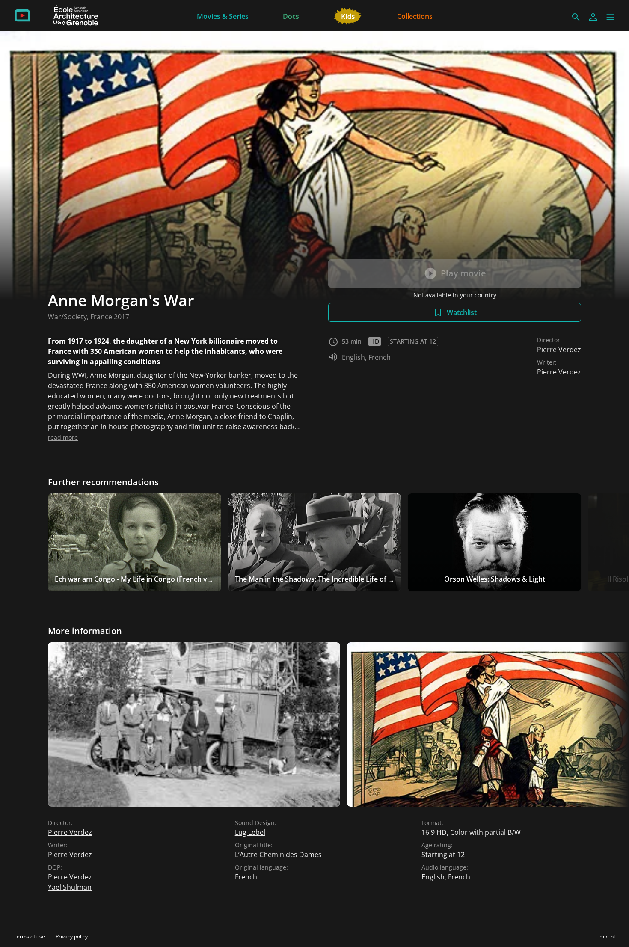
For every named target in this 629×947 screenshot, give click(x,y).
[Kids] (348, 15)
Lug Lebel (250, 832)
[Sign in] (593, 17)
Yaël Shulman (70, 887)
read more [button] (63, 437)
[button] (610, 17)
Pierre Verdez (559, 349)
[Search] (575, 17)
